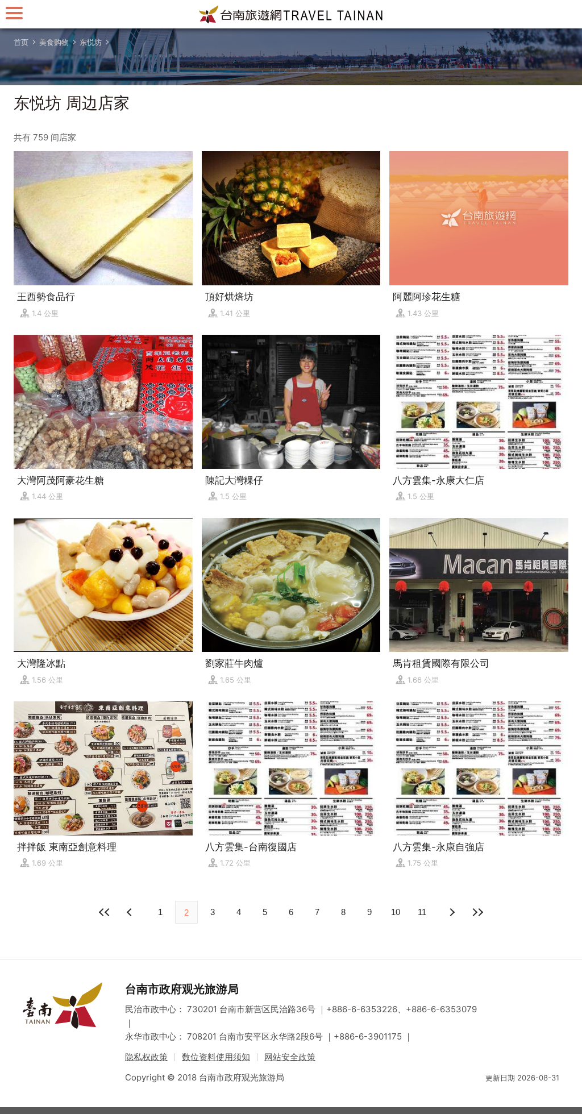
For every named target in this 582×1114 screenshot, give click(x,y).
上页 (451, 912)
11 (422, 912)
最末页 (477, 912)
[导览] (14, 13)
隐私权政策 (146, 1056)
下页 (130, 912)
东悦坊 (91, 42)
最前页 (104, 912)
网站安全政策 (289, 1056)
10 (395, 912)
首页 (21, 42)
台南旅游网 (291, 14)
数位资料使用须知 (216, 1056)
